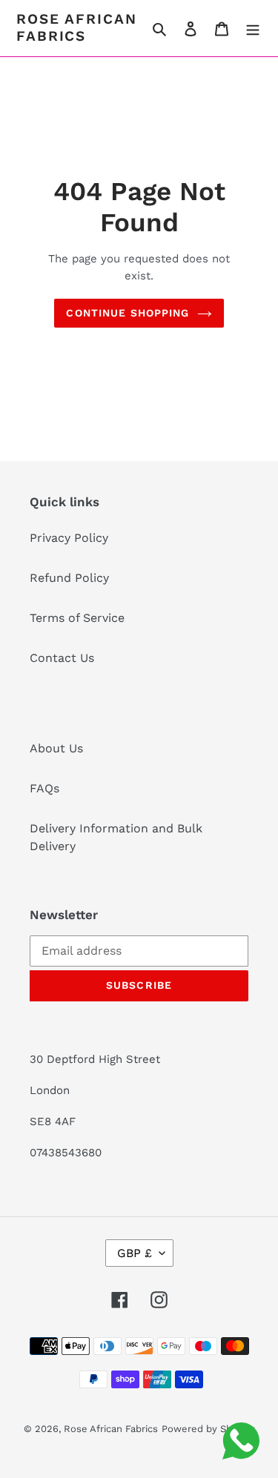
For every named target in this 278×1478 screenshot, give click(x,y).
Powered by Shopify (208, 1428)
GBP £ (134, 1253)
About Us (56, 748)
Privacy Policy (69, 538)
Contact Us (62, 658)
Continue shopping (127, 313)
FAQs (44, 788)
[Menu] (252, 28)
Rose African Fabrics (76, 27)
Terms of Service (77, 618)
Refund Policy (69, 578)
